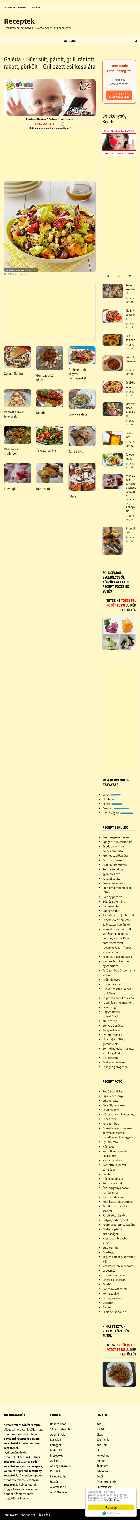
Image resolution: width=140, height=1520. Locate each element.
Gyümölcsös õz (112, 1035)
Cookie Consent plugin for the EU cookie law (111, 1513)
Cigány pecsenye (130, 314)
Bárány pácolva (112, 897)
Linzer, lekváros (112, 1298)
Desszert (108, 808)
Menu (72, 40)
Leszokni (55, 1439)
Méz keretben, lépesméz (118, 1266)
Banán (106, 1307)
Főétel (106, 804)
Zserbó (106, 1284)
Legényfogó (109, 1007)
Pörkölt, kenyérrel (130, 361)
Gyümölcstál (130, 530)
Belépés (36, 7)
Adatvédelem (27, 1514)
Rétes (72, 497)
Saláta (106, 1174)
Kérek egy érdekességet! (119, 95)
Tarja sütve (75, 452)
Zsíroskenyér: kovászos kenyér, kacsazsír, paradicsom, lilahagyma (117, 1132)
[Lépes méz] (112, 434)
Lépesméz (109, 1270)
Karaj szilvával (111, 1030)
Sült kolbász (130, 338)
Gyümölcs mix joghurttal (118, 915)
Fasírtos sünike (112, 860)
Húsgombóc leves (113, 1275)
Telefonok (102, 1471)
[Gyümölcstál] (112, 529)
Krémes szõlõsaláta (115, 855)
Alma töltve (109, 1021)
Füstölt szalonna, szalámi (118, 1225)
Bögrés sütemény (113, 901)
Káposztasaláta (112, 1160)
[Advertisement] (50, 154)
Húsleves (108, 1146)
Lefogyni (55, 1445)
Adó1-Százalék (59, 1492)
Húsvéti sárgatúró (113, 984)
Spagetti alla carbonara (117, 842)
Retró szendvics (130, 289)
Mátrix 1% (56, 1450)
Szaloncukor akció (114, 1312)
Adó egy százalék (60, 1466)
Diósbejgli (108, 1252)
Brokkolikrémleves (114, 865)
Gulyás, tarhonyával (115, 1220)
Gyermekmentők (106, 1481)
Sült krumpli (110, 1247)
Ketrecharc (102, 1455)
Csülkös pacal (130, 384)
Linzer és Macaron (114, 1280)
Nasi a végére (111, 813)
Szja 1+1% (102, 1439)
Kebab (40, 413)
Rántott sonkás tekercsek (14, 414)
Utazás (54, 1481)
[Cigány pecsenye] (112, 311)
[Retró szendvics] (112, 286)
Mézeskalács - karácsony (130, 410)
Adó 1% (54, 1460)
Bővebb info (111, 1500)
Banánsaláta (110, 906)
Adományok (57, 1434)
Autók (99, 1476)
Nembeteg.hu (58, 1476)
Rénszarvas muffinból (12, 451)
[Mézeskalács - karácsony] (112, 404)
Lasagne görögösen (115, 1067)
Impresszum (11, 1514)
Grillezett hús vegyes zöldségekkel (77, 374)
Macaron (108, 1303)
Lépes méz (129, 435)
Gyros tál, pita (13, 374)
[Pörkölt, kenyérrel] (112, 358)
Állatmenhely (58, 1487)
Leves (106, 794)
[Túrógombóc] (112, 455)
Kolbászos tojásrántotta (117, 1202)
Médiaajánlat (44, 1514)
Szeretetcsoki (104, 1487)
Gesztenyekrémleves (115, 837)
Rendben (111, 1507)
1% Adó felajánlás (61, 1429)
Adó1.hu (101, 1445)
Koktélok (55, 1471)
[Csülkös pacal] (112, 383)
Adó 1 (99, 1424)
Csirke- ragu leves (113, 1062)
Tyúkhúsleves (111, 980)
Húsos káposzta (112, 1179)
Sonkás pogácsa (112, 1025)
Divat (99, 1434)
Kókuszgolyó (110, 1293)
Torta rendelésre (113, 1197)
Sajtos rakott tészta (115, 1289)
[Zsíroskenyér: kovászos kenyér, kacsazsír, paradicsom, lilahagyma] (112, 476)
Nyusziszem (110, 1058)
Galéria (12, 59)
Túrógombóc (129, 456)
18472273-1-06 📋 (50, 123)
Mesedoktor (57, 1455)
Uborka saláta (77, 414)
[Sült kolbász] (112, 336)
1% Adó (100, 1429)
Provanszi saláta (112, 883)
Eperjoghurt (11, 489)
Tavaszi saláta (46, 450)
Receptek (19, 21)
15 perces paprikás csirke (118, 998)
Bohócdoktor (58, 1424)
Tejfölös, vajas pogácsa (117, 957)
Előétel (107, 799)
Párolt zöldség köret (115, 1215)
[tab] (108, 275)
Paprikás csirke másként (118, 1002)
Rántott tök (43, 489)
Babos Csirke (110, 911)
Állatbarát (102, 1466)
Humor (100, 1460)
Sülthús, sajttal (112, 1183)
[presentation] (108, 275)
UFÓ (99, 1450)
